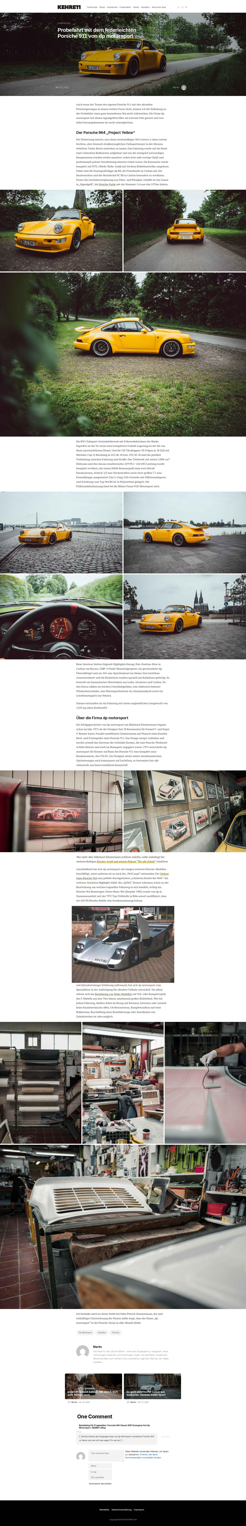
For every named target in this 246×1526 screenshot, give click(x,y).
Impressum (139, 1509)
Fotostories (112, 7)
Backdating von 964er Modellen (113, 994)
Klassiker (145, 7)
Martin (176, 87)
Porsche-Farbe (107, 184)
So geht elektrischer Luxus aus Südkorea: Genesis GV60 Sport (146, 1393)
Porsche (115, 1332)
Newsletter (104, 1509)
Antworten (165, 1437)
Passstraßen (125, 7)
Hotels (136, 7)
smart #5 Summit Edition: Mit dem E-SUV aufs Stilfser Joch (93, 1393)
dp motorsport (85, 1332)
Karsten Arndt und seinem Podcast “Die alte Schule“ (126, 861)
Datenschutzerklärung (122, 1509)
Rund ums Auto (159, 7)
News (102, 7)
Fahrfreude (92, 7)
